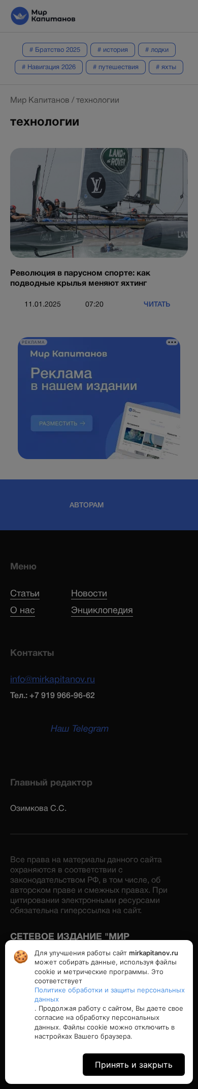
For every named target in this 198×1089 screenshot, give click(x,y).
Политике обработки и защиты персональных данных (110, 994)
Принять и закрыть (134, 1065)
